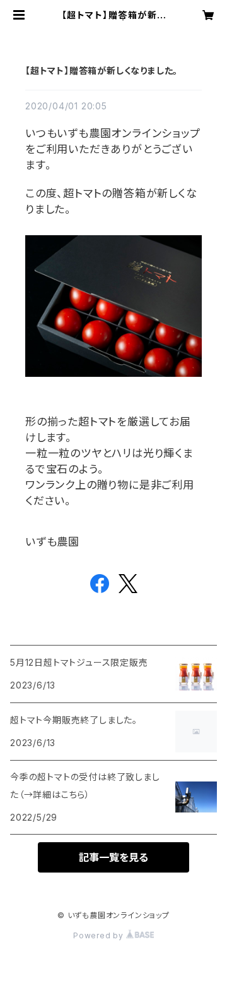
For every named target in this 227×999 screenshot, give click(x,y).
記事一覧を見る (113, 857)
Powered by (99, 935)
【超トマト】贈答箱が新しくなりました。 (101, 70)
